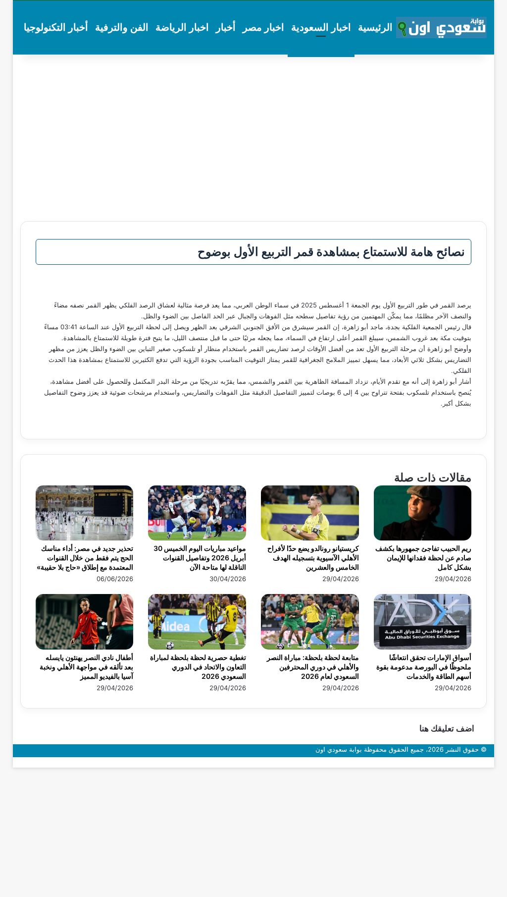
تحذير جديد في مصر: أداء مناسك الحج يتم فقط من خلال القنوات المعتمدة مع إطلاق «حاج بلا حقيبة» (85, 557)
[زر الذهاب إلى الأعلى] (491, 762)
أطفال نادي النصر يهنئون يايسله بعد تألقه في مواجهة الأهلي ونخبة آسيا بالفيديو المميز (86, 666)
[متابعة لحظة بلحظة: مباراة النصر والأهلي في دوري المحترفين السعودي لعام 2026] (310, 647)
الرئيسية (375, 27)
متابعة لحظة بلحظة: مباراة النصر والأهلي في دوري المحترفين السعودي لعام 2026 (313, 666)
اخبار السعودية (321, 27)
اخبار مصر (263, 27)
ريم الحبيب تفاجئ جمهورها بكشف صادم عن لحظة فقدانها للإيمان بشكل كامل (423, 557)
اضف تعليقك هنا (446, 728)
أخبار (226, 27)
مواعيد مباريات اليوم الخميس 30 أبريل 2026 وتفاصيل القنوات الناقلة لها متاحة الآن (199, 557)
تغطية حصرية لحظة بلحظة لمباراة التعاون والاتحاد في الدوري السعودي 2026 (198, 666)
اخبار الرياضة (182, 27)
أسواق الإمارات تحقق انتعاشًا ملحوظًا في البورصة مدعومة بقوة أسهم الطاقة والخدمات (423, 666)
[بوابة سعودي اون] (441, 28)
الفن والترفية (122, 27)
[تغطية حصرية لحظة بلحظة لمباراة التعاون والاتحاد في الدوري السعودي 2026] (197, 647)
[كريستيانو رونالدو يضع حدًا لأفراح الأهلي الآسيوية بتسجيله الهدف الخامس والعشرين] (310, 538)
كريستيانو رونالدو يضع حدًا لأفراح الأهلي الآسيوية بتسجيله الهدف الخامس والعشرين (313, 557)
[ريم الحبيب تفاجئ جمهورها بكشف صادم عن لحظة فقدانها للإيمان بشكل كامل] (423, 538)
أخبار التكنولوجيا (56, 27)
